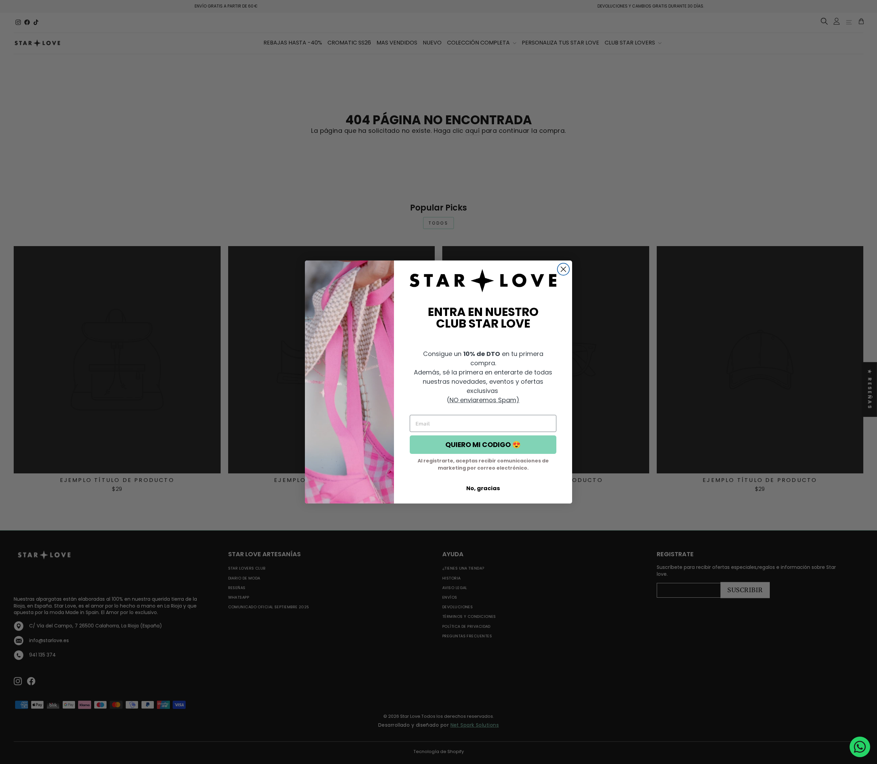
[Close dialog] (563, 269)
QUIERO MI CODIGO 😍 (483, 444)
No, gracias (483, 488)
